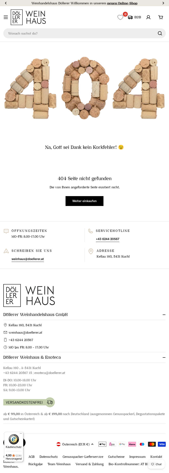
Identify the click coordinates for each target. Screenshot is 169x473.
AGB (31, 456)
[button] (5, 3)
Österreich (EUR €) (75, 444)
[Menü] (20, 434)
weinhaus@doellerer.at (25, 332)
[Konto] (148, 17)
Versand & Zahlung (90, 464)
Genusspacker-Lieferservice (83, 456)
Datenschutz (49, 456)
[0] (120, 17)
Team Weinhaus (59, 464)
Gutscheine (116, 456)
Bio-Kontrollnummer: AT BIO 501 (132, 464)
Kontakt (156, 456)
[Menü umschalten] (5, 17)
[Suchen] (159, 33)
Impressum (137, 456)
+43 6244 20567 (21, 340)
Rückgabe (35, 464)
